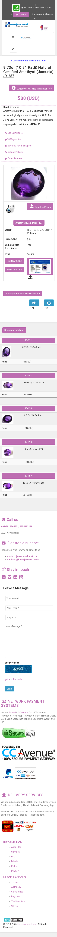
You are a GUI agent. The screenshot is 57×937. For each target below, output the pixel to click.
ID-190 (28, 442)
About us (49, 14)
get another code (13, 679)
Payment (16, 896)
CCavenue (23, 712)
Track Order (37, 14)
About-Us (16, 847)
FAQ (13, 856)
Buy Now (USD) (14, 261)
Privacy (15, 871)
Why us (15, 906)
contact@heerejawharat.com (22, 556)
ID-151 (28, 340)
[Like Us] (3, 578)
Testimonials (18, 901)
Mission (15, 861)
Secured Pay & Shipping (20, 145)
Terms (14, 882)
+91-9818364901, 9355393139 (37, 8)
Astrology (16, 887)
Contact (33, 18)
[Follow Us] (9, 578)
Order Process (15, 158)
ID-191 (28, 375)
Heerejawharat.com (27, 924)
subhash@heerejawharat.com (23, 559)
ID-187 (28, 476)
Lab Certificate (15, 133)
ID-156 (28, 408)
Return (14, 866)
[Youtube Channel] (21, 578)
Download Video (43, 207)
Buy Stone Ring (14, 269)
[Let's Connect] (15, 578)
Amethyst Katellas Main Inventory (34, 88)
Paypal (12, 712)
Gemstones (17, 891)
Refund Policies (15, 152)
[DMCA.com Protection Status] (13, 919)
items (23, 14)
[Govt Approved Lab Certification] (44, 27)
